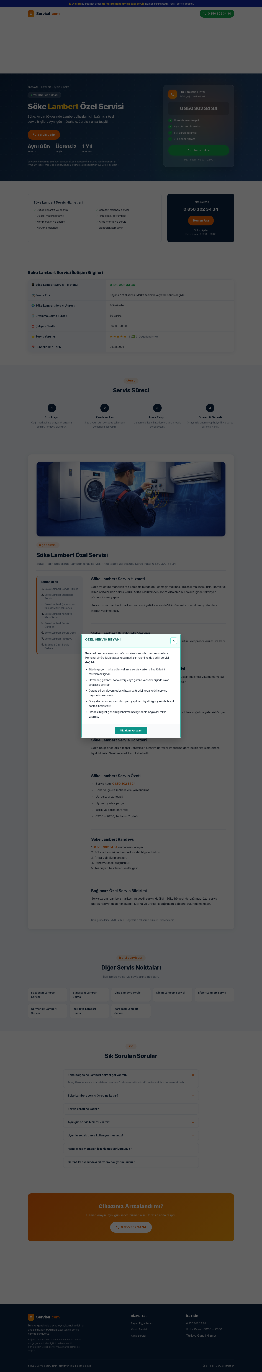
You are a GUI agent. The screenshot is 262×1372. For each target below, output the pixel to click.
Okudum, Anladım (131, 730)
